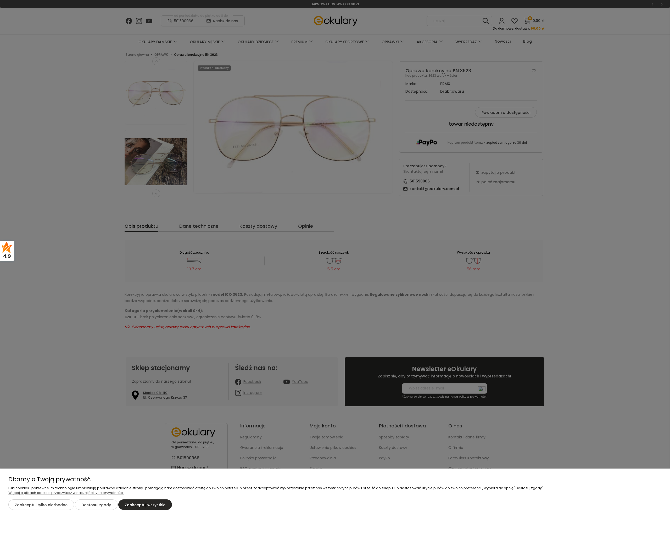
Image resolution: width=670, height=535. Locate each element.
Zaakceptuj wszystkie (145, 505)
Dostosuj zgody (96, 505)
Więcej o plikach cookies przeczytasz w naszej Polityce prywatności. (66, 492)
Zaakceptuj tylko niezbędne (41, 505)
